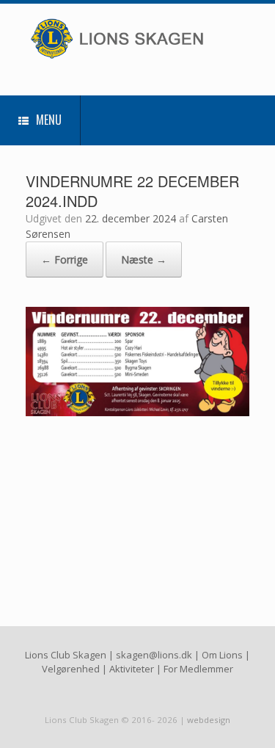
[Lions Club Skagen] (137, 38)
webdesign (208, 719)
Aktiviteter (131, 668)
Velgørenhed (71, 668)
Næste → (143, 259)
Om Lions (222, 654)
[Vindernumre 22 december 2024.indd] (137, 411)
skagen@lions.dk (154, 654)
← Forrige (64, 259)
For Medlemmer (198, 668)
